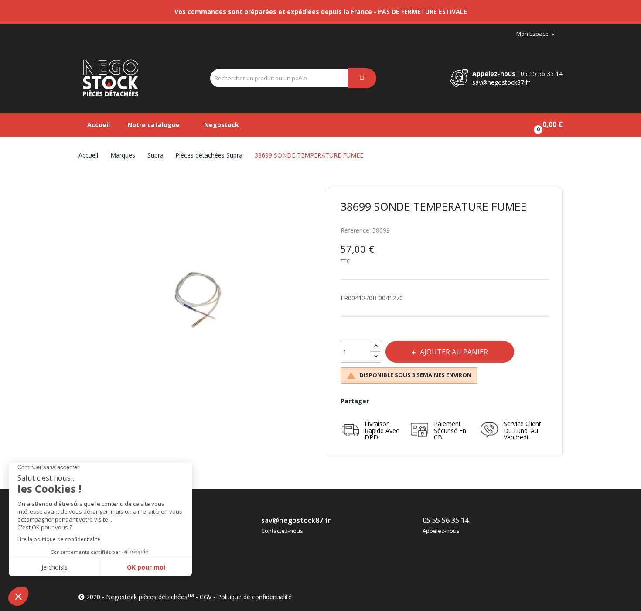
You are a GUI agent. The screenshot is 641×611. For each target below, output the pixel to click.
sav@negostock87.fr (501, 82)
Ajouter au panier (454, 352)
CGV (205, 597)
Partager (381, 401)
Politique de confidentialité (254, 597)
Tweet (400, 401)
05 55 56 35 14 (542, 73)
